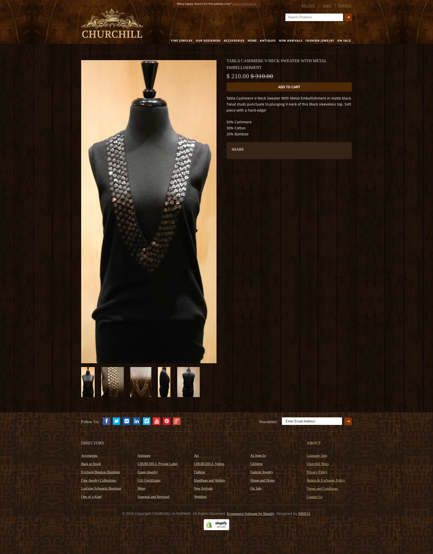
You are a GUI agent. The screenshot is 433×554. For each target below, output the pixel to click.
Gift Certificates (149, 480)
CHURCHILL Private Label (157, 464)
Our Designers (208, 40)
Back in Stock (91, 464)
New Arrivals (290, 40)
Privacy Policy (317, 472)
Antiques (268, 40)
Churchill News (318, 464)
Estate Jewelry (148, 472)
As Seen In (258, 455)
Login (327, 5)
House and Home (262, 480)
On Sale (344, 40)
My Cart (308, 5)
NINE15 (304, 514)
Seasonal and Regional (153, 497)
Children (256, 464)
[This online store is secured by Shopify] (216, 529)
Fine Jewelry (182, 40)
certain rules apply (244, 4)
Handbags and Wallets (209, 480)
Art (196, 455)
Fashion (199, 472)
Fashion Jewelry (319, 40)
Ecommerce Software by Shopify (250, 514)
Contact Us (314, 497)
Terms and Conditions (322, 489)
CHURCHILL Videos (209, 464)
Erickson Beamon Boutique (100, 472)
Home (252, 40)
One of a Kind (91, 497)
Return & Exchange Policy (326, 480)
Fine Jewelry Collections (98, 480)
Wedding (200, 497)
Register (345, 5)
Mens (141, 488)
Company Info (317, 455)
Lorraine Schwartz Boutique (101, 488)
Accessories (234, 40)
